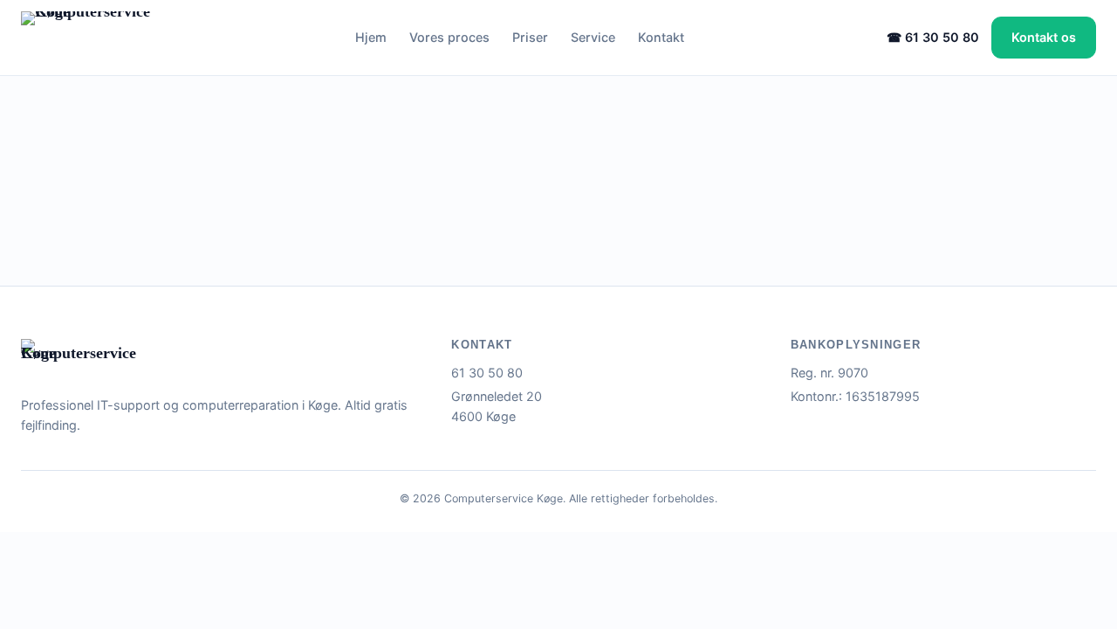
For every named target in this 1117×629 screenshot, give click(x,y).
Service (593, 37)
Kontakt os (1043, 37)
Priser (530, 37)
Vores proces (449, 37)
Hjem (371, 37)
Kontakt (661, 37)
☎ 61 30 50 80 (933, 37)
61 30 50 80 (487, 372)
